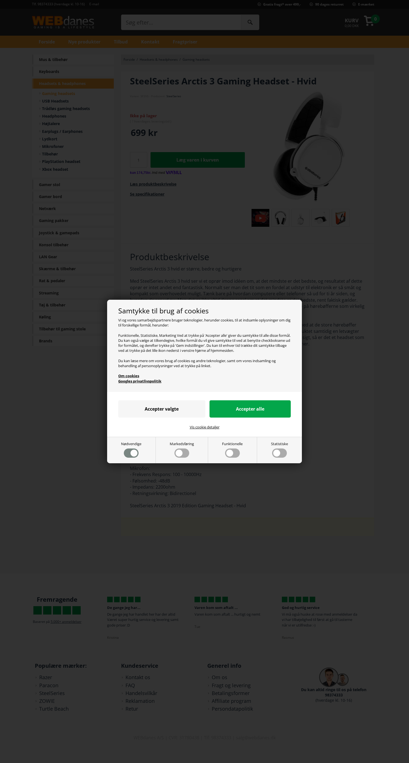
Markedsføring (182, 443)
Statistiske (279, 443)
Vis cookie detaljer (205, 427)
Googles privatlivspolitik (139, 381)
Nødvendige (131, 443)
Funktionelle (232, 443)
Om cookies (128, 375)
